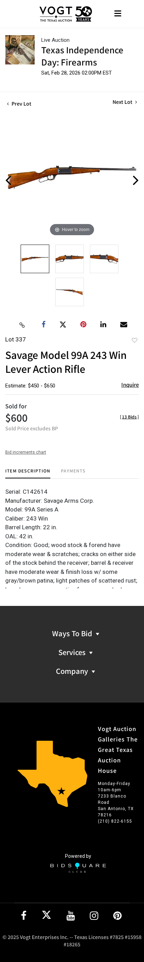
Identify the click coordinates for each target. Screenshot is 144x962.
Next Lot (123, 102)
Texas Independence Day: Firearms (82, 56)
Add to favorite (134, 340)
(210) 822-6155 (115, 821)
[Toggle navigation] (117, 14)
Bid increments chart (25, 452)
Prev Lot (20, 103)
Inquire (130, 384)
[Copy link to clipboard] (22, 325)
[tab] (27, 473)
